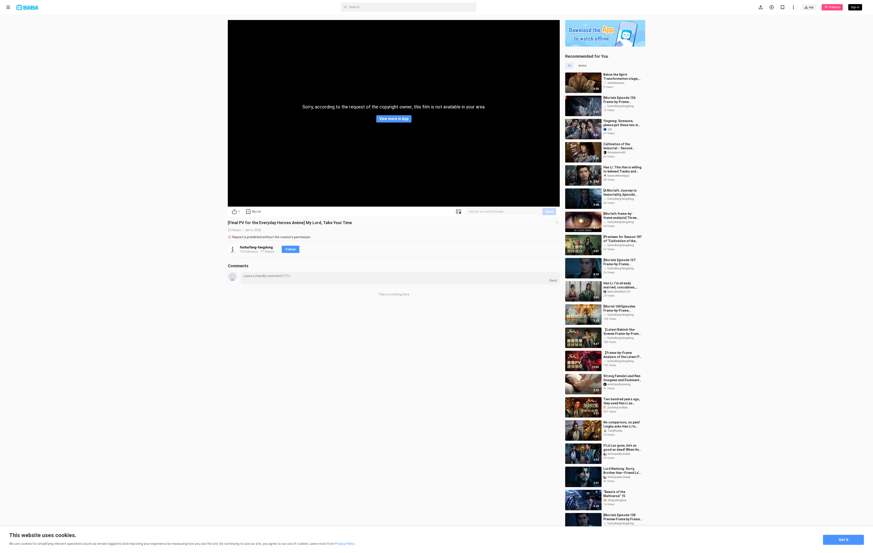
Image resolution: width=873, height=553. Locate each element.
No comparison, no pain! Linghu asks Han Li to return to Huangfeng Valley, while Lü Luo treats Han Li (621, 424)
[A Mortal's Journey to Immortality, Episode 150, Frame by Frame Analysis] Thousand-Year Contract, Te (622, 193)
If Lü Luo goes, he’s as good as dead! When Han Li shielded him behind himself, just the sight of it (622, 448)
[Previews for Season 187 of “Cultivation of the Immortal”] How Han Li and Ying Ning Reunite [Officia (622, 239)
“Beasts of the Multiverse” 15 (614, 494)
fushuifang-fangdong (256, 247)
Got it (843, 540)
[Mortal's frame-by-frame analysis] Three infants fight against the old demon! (621, 216)
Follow (291, 249)
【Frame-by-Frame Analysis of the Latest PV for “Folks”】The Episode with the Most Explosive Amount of (622, 355)
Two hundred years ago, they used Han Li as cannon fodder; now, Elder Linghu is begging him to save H (621, 401)
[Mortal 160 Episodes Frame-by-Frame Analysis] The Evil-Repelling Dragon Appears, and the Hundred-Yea (619, 309)
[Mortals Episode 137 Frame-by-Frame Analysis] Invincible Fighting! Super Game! (620, 262)
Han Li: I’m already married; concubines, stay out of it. (619, 285)
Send (549, 211)
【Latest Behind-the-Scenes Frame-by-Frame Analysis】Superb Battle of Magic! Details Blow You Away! (621, 332)
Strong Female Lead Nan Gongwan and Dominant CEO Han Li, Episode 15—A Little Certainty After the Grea (621, 378)
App (811, 7)
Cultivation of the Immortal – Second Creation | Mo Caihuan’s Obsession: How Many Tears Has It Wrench (621, 146)
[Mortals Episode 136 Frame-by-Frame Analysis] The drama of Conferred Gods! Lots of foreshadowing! (622, 100)
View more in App (394, 119)
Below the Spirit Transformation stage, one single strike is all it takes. (621, 77)
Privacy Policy (345, 543)
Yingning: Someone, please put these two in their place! (620, 123)
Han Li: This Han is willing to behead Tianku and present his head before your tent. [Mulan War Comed (622, 169)
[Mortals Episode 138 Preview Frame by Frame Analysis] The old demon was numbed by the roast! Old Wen (622, 517)
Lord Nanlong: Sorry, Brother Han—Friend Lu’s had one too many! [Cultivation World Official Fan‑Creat (622, 471)
